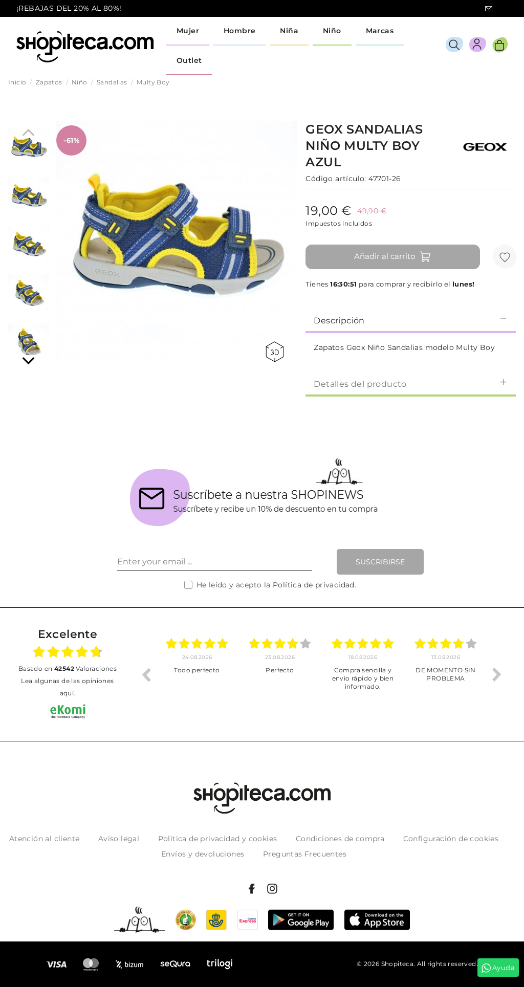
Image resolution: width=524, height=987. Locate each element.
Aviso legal (118, 838)
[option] (197, 674)
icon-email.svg (489, 9)
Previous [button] (145, 674)
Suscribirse (380, 561)
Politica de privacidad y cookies (217, 838)
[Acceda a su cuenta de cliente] (477, 46)
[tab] (410, 319)
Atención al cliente (44, 838)
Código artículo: (335, 178)
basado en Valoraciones (67, 668)
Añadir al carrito (384, 256)
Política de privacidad (314, 584)
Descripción (339, 320)
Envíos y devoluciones (202, 854)
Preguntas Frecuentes (304, 854)
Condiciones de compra (340, 838)
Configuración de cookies (451, 838)
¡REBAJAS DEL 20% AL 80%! (69, 8)
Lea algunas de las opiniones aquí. (67, 687)
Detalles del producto (360, 384)
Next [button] (496, 674)
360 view (276, 351)
